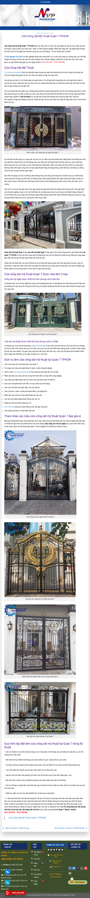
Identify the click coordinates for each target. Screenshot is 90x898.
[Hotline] (7, 892)
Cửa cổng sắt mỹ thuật (13, 72)
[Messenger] (7, 871)
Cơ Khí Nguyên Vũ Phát (13, 57)
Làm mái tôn (9, 407)
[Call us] (82, 868)
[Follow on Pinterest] (49, 2)
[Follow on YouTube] (70, 873)
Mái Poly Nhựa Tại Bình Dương (17, 828)
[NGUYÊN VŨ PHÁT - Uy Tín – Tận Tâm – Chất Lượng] (45, 15)
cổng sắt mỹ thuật (38, 346)
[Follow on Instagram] (43, 2)
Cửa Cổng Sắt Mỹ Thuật (45, 33)
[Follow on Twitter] (45, 2)
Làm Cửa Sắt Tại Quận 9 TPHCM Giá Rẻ (69, 828)
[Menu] (45, 28)
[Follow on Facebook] (40, 2)
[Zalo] (7, 882)
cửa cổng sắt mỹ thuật (22, 372)
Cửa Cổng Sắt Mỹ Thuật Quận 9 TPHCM (27, 817)
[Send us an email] (47, 2)
